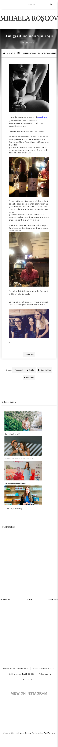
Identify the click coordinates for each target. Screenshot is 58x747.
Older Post (53, 599)
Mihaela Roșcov (29, 17)
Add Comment (48, 53)
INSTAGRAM (15, 668)
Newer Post (5, 599)
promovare (28, 43)
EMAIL (44, 668)
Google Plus (45, 370)
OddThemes (49, 733)
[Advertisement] (29, 631)
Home (29, 599)
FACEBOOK (21, 674)
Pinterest (30, 377)
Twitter (31, 370)
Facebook (19, 370)
